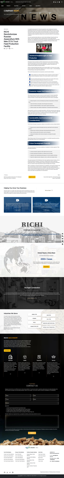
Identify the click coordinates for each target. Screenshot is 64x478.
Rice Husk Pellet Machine (19, 459)
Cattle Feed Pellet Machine (8, 455)
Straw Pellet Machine (19, 457)
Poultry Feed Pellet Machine (9, 454)
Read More (46, 266)
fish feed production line (35, 71)
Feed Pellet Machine (7, 452)
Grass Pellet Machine (19, 455)
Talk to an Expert (48, 190)
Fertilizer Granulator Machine (32, 452)
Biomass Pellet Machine (19, 452)
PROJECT (24, 5)
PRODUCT (8, 5)
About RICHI (38, 5)
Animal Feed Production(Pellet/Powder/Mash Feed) (16, 407)
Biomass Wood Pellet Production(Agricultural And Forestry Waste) (18, 409)
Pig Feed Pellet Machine (8, 457)
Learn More (7, 350)
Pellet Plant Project (41, 454)
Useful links (40, 452)
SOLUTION (16, 5)
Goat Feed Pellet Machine (8, 459)
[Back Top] (62, 244)
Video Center (40, 461)
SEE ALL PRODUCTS (31, 298)
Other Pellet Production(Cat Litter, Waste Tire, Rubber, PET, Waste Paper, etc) (20, 411)
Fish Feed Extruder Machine (9, 461)
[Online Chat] (62, 233)
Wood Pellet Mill (18, 454)
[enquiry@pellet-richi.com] (62, 238)
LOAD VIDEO (17, 210)
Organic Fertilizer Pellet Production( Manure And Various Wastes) (18, 410)
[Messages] (62, 236)
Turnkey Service (41, 459)
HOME (2, 5)
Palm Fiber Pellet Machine (20, 461)
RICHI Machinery (39, 160)
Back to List (32, 177)
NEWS (31, 5)
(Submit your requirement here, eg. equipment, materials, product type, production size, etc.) (23, 413)
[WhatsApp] (62, 241)
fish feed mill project (32, 124)
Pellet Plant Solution (42, 455)
